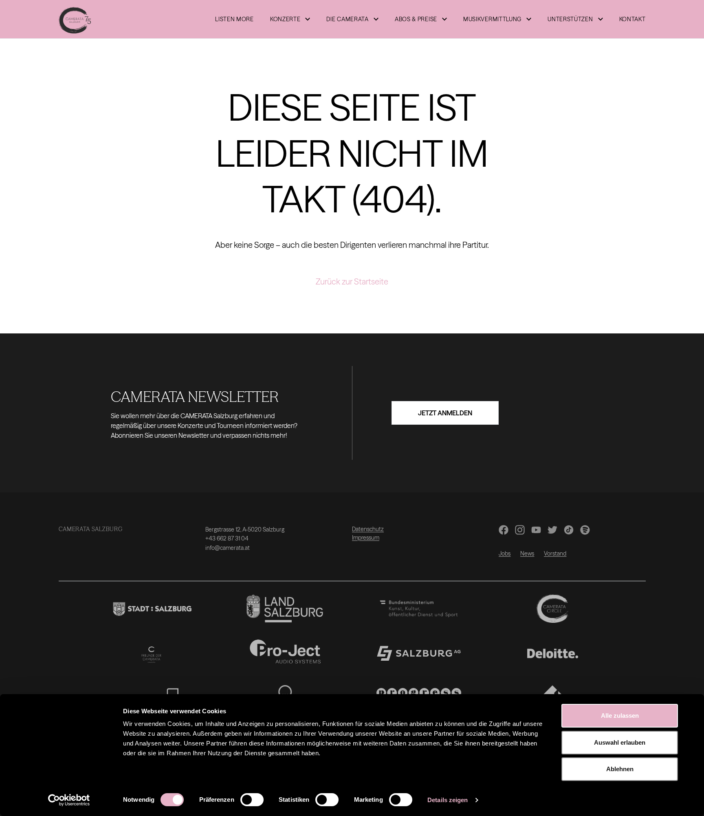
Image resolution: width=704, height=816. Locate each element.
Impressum (365, 537)
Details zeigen (447, 799)
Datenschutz (368, 529)
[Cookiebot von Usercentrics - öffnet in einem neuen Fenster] (69, 800)
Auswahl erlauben (619, 742)
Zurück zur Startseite (352, 281)
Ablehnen (620, 768)
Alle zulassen (620, 715)
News (527, 553)
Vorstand (555, 553)
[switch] (252, 799)
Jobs (504, 553)
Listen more (234, 19)
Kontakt (632, 19)
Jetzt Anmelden (445, 413)
